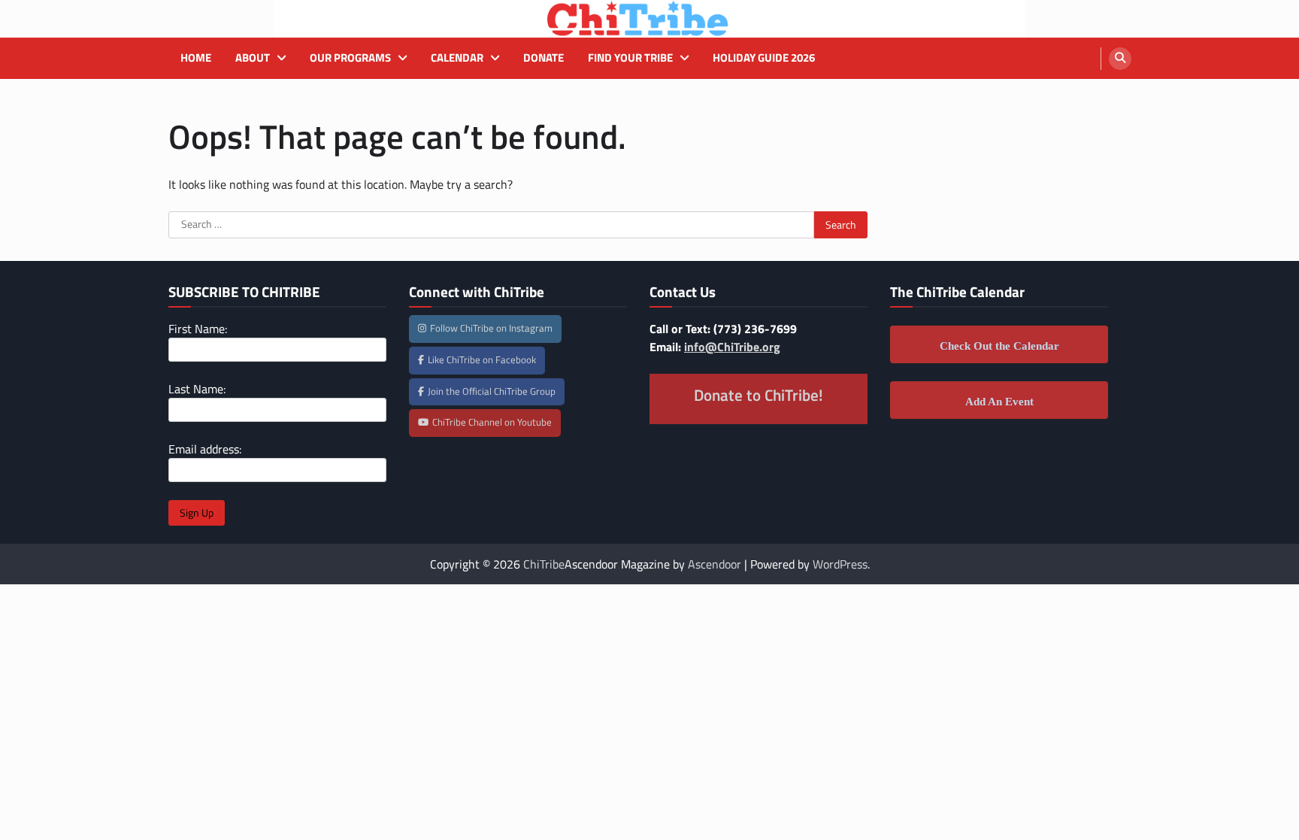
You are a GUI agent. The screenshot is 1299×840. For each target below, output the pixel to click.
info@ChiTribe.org (732, 347)
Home (195, 58)
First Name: (197, 329)
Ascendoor (714, 564)
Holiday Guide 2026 (764, 58)
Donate (543, 58)
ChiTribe (544, 564)
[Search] (1120, 58)
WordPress (840, 564)
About (252, 58)
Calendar (457, 58)
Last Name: (197, 389)
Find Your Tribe (630, 58)
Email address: (204, 449)
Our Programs (350, 58)
